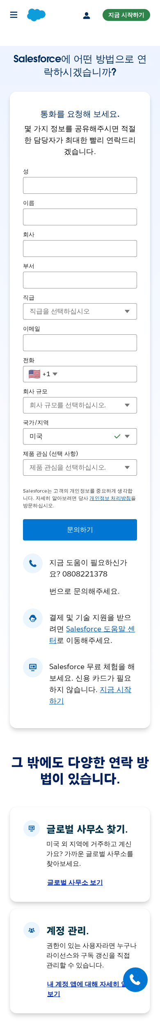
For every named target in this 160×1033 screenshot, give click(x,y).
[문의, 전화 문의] (135, 979)
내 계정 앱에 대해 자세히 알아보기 (90, 989)
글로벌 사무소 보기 (75, 882)
